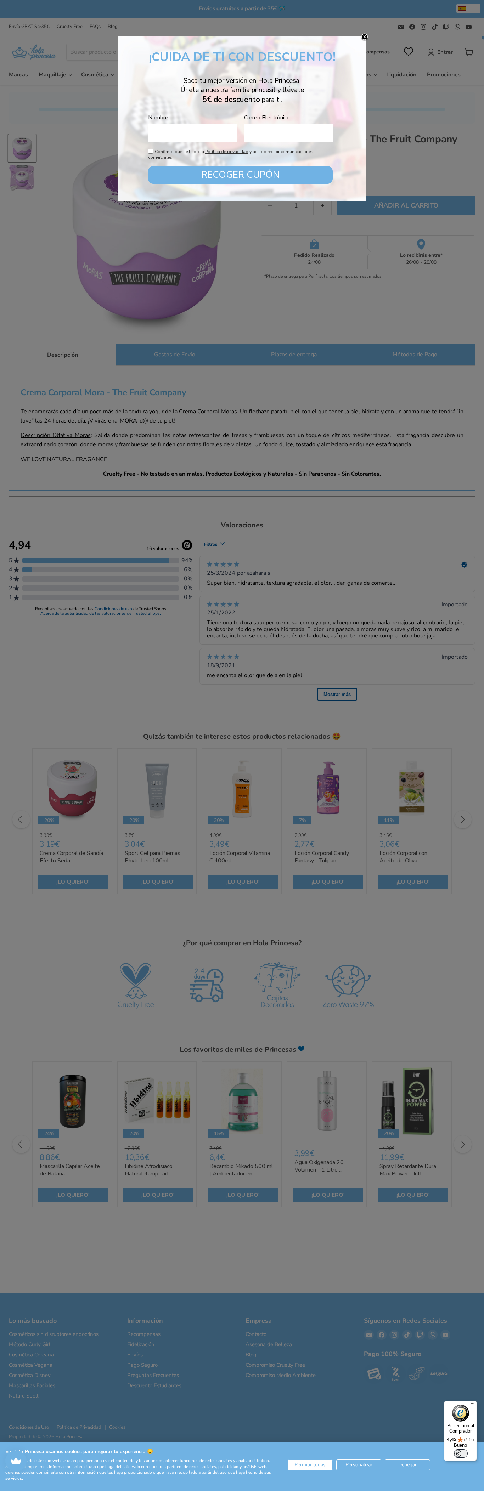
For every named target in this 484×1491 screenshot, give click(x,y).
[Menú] (472, 1405)
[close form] (364, 37)
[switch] (461, 1453)
